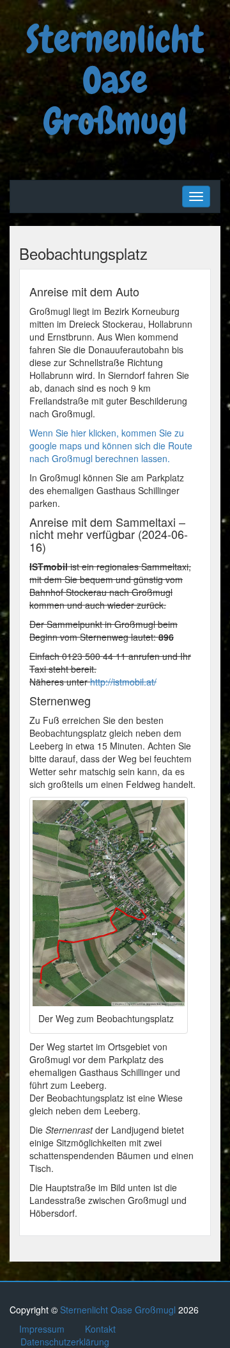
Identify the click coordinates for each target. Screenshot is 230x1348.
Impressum (42, 1328)
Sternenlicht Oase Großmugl (115, 80)
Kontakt (100, 1328)
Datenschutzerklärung (64, 1341)
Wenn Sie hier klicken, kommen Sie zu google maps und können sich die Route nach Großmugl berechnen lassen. (110, 445)
